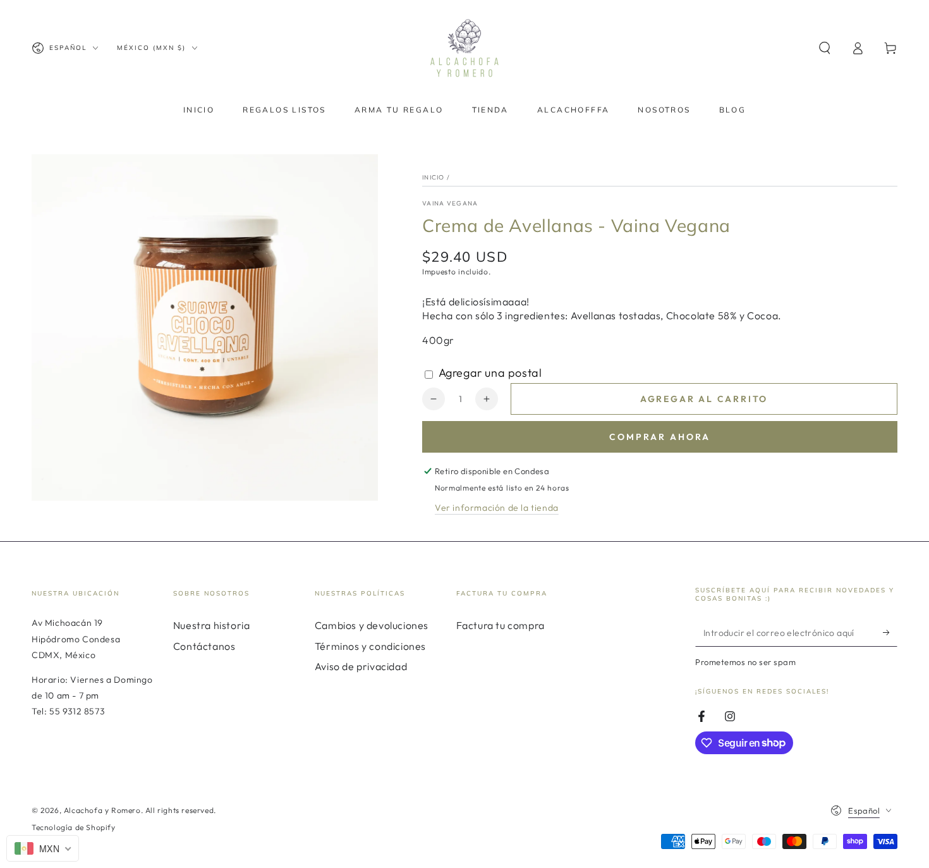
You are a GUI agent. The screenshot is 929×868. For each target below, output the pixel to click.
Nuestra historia (211, 625)
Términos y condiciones (370, 646)
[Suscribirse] (890, 632)
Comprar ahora (659, 437)
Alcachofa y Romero (102, 810)
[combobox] (42, 848)
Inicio (433, 177)
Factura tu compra (500, 625)
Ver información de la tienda (497, 507)
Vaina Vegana (450, 203)
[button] (824, 48)
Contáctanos (204, 646)
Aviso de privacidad (361, 666)
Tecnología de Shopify (74, 827)
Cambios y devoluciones (371, 625)
